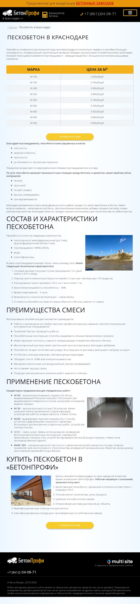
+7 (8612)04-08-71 (100, 14)
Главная (12, 27)
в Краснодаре (11, 18)
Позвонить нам (70, 136)
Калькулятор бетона (57, 14)
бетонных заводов (95, 3)
